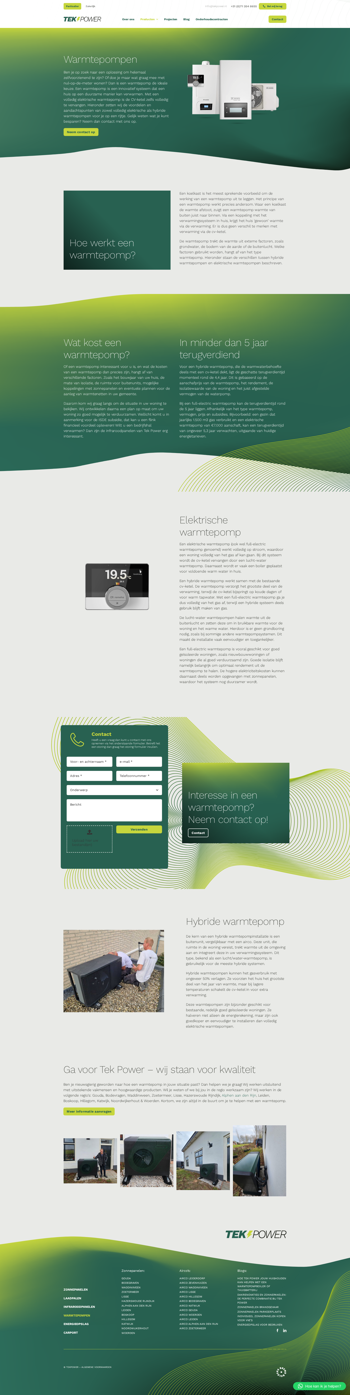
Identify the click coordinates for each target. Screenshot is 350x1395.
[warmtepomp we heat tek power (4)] (203, 1160)
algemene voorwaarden (96, 1367)
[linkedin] (284, 1330)
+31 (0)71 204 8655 (244, 6)
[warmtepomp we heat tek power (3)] (259, 1160)
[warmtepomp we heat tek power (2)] (147, 1160)
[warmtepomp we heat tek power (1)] (90, 1161)
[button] (319, 1386)
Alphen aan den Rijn (239, 1095)
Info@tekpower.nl (216, 6)
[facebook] (277, 1330)
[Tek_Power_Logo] (82, 18)
